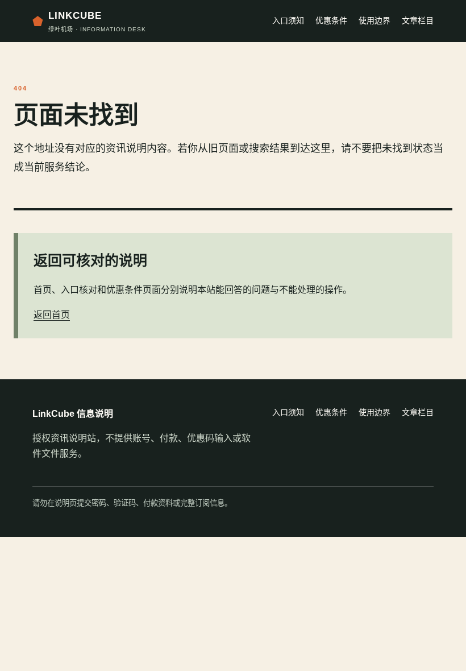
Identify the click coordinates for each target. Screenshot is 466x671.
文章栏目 (418, 20)
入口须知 (288, 20)
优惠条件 (331, 20)
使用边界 (374, 20)
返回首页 (52, 315)
